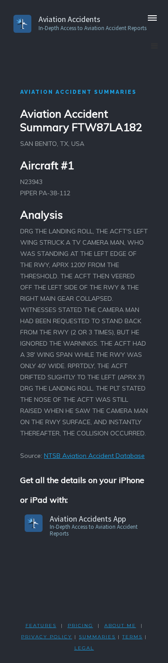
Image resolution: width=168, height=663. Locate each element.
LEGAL (84, 648)
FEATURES (41, 625)
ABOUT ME (120, 625)
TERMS (132, 637)
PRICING (80, 625)
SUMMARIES (97, 637)
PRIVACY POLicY (46, 637)
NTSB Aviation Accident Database (94, 456)
